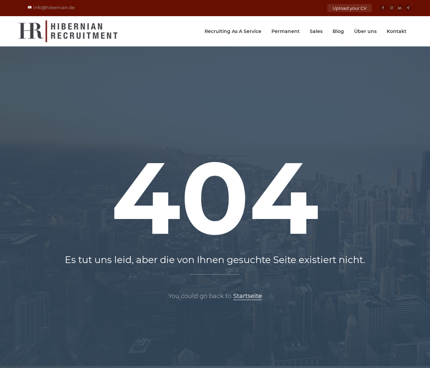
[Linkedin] (399, 7)
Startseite (247, 296)
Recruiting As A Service (233, 31)
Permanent (285, 31)
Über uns (365, 31)
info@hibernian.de (54, 7)
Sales (316, 31)
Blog (338, 31)
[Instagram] (391, 7)
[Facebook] (383, 7)
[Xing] (408, 7)
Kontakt (396, 31)
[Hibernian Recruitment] (68, 31)
